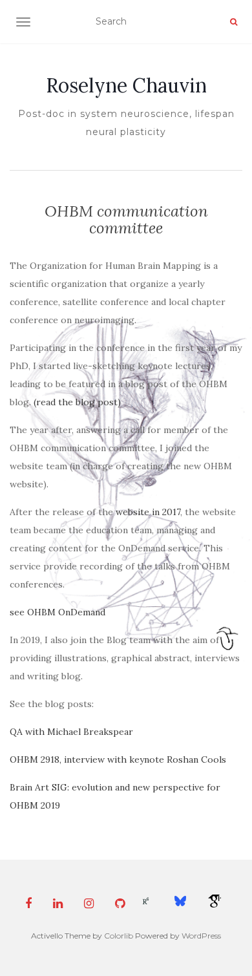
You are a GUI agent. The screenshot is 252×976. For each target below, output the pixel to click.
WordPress (201, 935)
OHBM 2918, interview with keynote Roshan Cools (118, 759)
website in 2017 (148, 512)
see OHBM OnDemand (57, 612)
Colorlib (118, 935)
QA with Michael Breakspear (71, 731)
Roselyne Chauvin (126, 85)
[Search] (233, 22)
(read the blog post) (77, 402)
